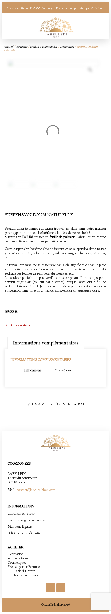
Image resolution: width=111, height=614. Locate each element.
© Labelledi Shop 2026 (55, 604)
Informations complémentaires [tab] (46, 343)
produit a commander (43, 46)
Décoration (67, 46)
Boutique (21, 46)
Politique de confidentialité (26, 533)
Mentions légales (20, 526)
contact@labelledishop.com (36, 490)
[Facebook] (50, 587)
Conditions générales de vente (29, 520)
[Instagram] (60, 587)
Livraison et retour (21, 513)
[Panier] (94, 26)
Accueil (8, 46)
